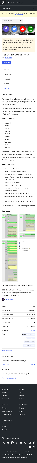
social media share (29, 341)
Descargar (6, 62)
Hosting (4, 396)
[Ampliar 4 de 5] (33, 236)
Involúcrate (23, 405)
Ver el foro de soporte (9, 378)
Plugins (21, 396)
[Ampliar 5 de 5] (33, 243)
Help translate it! (18, 14)
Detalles (6, 69)
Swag (22, 414)
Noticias (4, 392)
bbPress (4, 427)
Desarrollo (7, 84)
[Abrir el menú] (34, 2)
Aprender (5, 405)
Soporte (6, 88)
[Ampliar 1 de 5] (15, 216)
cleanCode (8, 58)
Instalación (7, 79)
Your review (6, 364)
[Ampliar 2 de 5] (15, 243)
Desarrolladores (7, 411)
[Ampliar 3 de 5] (33, 216)
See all (33, 364)
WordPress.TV (6, 414)
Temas (21, 392)
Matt (3, 423)
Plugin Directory (6, 8)
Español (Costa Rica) (13, 438)
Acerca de (5, 389)
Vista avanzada (7, 350)
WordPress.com (7, 420)
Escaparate (23, 389)
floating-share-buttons (28, 334)
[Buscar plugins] (21, 21)
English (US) (31, 330)
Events (21, 408)
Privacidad (5, 399)
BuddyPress (6, 430)
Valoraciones (8, 74)
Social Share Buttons (29, 345)
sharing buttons (30, 338)
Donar (21, 411)
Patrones (22, 399)
